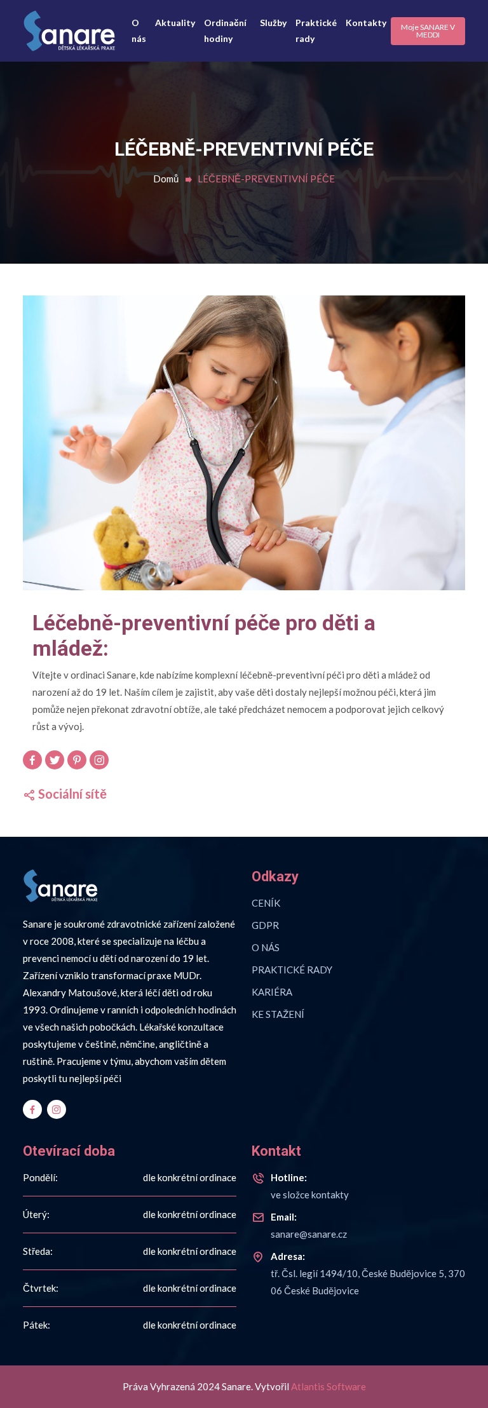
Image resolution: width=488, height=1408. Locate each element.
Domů (166, 178)
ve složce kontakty (310, 1186)
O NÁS (266, 947)
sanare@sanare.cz (309, 1225)
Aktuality (175, 22)
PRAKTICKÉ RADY (292, 969)
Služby (273, 22)
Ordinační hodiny (225, 30)
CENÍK (266, 903)
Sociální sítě (71, 793)
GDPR (265, 925)
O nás (139, 30)
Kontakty (366, 22)
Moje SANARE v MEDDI (428, 30)
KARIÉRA (272, 992)
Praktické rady (316, 30)
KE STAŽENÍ (278, 1014)
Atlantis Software (328, 1386)
